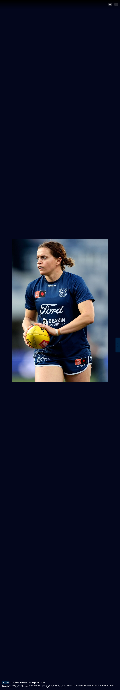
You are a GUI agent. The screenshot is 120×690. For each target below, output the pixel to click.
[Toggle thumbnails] (110, 4)
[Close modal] (116, 4)
